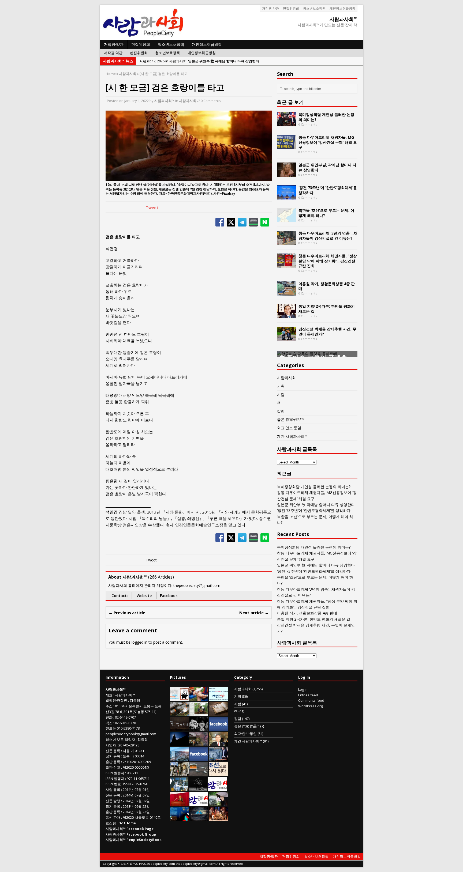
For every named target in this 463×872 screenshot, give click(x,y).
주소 (109, 706)
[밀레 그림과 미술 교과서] (179, 773)
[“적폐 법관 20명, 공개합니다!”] (218, 758)
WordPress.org (310, 706)
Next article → (254, 612)
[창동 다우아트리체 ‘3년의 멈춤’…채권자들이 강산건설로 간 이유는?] (286, 241)
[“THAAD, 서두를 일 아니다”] (179, 713)
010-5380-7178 (128, 728)
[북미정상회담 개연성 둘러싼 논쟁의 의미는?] (286, 123)
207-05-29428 (128, 745)
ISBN (109, 773)
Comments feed (311, 700)
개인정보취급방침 (342, 8)
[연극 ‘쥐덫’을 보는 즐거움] (218, 818)
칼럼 (281, 411)
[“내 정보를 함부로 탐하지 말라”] (198, 773)
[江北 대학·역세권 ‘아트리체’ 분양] (179, 758)
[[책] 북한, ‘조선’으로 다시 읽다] (218, 773)
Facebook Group (141, 834)
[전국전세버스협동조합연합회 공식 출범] (179, 803)
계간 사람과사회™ (292, 436)
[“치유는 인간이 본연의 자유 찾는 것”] (218, 803)
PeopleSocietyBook (144, 839)
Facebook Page (140, 828)
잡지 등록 (113, 756)
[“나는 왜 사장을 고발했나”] (218, 743)
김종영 (135, 700)
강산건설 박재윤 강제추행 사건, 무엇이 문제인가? (327, 331)
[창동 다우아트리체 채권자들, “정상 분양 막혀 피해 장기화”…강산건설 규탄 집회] (286, 264)
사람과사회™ (164, 100)
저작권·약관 (270, 8)
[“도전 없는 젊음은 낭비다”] (198, 698)
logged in (139, 642)
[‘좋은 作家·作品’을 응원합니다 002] (218, 698)
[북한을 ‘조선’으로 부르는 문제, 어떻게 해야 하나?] (286, 219)
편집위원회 (291, 8)
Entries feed (308, 695)
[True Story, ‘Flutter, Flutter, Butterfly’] (179, 818)
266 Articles (161, 577)
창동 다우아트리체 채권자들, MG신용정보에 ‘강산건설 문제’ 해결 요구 (327, 142)
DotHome (127, 823)
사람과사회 (187, 100)
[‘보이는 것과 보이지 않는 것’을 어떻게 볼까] (179, 743)
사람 (281, 394)
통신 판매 (113, 817)
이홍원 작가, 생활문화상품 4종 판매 (326, 286)
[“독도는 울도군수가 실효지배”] (198, 743)
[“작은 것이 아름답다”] (218, 713)
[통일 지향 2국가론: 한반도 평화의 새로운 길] (286, 315)
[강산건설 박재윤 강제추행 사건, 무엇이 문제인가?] (286, 337)
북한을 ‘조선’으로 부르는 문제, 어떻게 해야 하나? (326, 213)
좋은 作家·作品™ (290, 419)
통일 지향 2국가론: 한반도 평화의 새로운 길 (326, 309)
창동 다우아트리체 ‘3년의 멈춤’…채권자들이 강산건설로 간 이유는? (327, 235)
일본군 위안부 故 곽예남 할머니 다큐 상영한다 (327, 167)
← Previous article (127, 612)
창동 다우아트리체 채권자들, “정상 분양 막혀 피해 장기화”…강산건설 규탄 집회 (327, 260)
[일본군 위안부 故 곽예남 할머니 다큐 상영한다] (286, 173)
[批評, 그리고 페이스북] (198, 758)
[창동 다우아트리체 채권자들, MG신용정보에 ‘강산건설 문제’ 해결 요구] (286, 146)
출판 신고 (113, 767)
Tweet (152, 207)
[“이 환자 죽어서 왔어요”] (198, 728)
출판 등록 (113, 761)
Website (144, 595)
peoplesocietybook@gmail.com (131, 733)
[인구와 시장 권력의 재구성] (198, 818)
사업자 (111, 745)
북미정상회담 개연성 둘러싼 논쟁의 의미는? (326, 117)
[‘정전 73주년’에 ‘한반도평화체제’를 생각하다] (286, 196)
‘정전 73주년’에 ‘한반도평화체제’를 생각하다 (327, 190)
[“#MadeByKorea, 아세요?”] (218, 728)
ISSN (109, 784)
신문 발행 (113, 800)
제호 (109, 695)
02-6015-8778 (125, 722)
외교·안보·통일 (289, 427)
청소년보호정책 (314, 8)
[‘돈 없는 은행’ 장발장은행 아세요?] (179, 698)
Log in (303, 689)
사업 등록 (113, 789)
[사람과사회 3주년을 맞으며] (217, 788)
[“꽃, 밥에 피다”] (179, 728)
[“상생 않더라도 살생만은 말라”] (198, 713)
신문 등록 (113, 750)
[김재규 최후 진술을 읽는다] (179, 788)
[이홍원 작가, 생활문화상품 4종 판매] (286, 292)
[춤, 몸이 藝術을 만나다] (198, 788)
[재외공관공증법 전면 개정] (198, 803)
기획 (281, 385)
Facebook (169, 595)
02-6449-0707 (125, 717)
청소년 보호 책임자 (120, 739)
